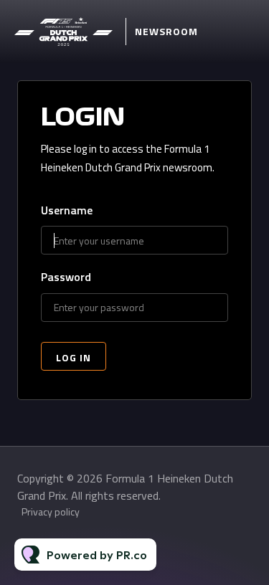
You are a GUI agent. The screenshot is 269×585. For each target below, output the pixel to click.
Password (66, 277)
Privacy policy (51, 511)
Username (67, 211)
